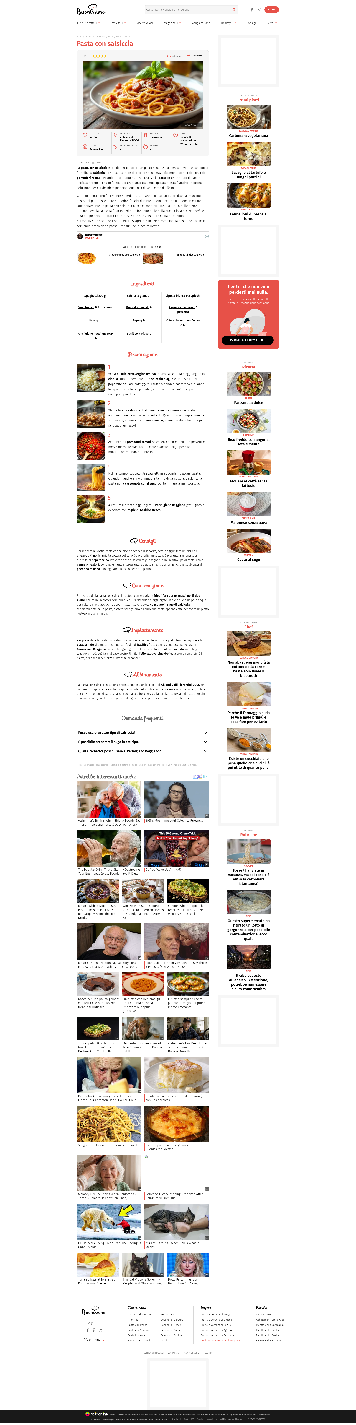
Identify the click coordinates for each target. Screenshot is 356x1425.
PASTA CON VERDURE (248, 131)
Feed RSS (208, 1353)
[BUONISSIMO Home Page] (91, 9)
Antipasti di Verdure (139, 1314)
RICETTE (88, 36)
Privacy (119, 1419)
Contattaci (173, 1353)
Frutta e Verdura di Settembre (218, 1335)
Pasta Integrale (137, 1335)
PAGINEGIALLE (136, 1414)
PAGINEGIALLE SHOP (156, 1414)
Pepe (136, 320)
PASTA (110, 36)
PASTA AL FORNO (248, 168)
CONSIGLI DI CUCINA (249, 658)
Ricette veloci (144, 23)
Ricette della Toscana (268, 1340)
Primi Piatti (134, 1319)
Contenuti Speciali (154, 1353)
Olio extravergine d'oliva (183, 320)
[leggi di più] (207, 236)
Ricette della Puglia (267, 1335)
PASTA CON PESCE (249, 210)
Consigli (251, 23)
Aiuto (164, 1419)
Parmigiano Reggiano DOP (95, 333)
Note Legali (108, 1419)
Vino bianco (86, 307)
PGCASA (172, 1414)
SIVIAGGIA (223, 1414)
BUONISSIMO (251, 1414)
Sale (92, 320)
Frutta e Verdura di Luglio (216, 1325)
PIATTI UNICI (248, 435)
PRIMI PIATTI (100, 36)
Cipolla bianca (175, 296)
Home (79, 36)
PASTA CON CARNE (124, 36)
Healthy (226, 23)
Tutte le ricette (86, 23)
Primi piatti (248, 99)
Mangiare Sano (201, 23)
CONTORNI (248, 555)
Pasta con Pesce (137, 1325)
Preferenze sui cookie (149, 1419)
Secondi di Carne (171, 1330)
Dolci (164, 1340)
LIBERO (112, 1414)
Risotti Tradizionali (139, 1340)
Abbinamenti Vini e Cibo (270, 1319)
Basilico (132, 333)
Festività (116, 23)
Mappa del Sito (191, 1353)
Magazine (170, 23)
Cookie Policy (131, 1419)
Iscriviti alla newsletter (247, 340)
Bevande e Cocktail (172, 1335)
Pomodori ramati (137, 307)
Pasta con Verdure (138, 1330)
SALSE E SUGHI (248, 518)
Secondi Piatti (169, 1314)
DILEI (214, 1414)
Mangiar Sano (264, 1314)
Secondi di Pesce (171, 1325)
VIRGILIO (122, 1414)
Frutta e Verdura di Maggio (216, 1314)
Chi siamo (96, 1419)
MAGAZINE (248, 866)
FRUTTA (248, 398)
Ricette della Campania (270, 1325)
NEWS (248, 916)
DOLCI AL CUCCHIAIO (248, 477)
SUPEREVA (264, 1414)
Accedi (271, 9)
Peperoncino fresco (182, 307)
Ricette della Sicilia (267, 1330)
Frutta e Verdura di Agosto (216, 1330)
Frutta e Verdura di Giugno (216, 1319)
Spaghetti (91, 296)
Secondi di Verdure (172, 1319)
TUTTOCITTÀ (203, 1414)
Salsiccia (133, 296)
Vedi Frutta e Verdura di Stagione (220, 1340)
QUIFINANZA (236, 1414)
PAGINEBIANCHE (186, 1414)
